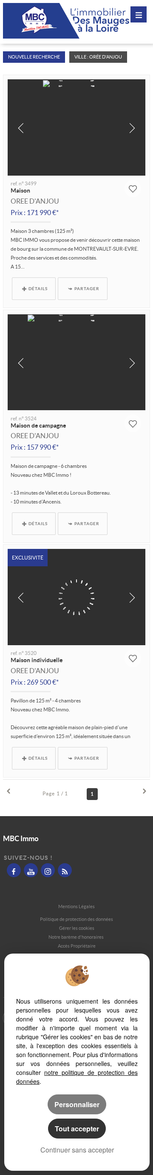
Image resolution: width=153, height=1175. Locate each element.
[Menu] (138, 14)
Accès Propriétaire (77, 945)
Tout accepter (77, 1128)
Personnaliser (76, 1104)
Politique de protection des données (76, 919)
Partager (86, 288)
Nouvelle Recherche (34, 56)
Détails (38, 288)
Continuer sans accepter (77, 1150)
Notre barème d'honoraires (76, 937)
